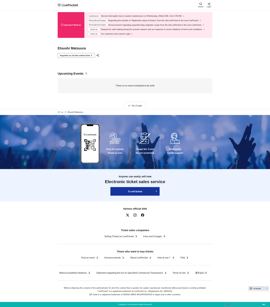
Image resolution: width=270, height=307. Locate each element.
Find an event (88, 257)
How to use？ (164, 257)
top (61, 112)
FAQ (182, 257)
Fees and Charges (152, 236)
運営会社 (199, 273)
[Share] (98, 55)
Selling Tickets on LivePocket (119, 236)
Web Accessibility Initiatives (73, 273)
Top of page (136, 105)
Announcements (112, 257)
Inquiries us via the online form (75, 55)
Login (209, 7)
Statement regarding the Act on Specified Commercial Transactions (129, 273)
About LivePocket (139, 257)
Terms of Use (179, 273)
